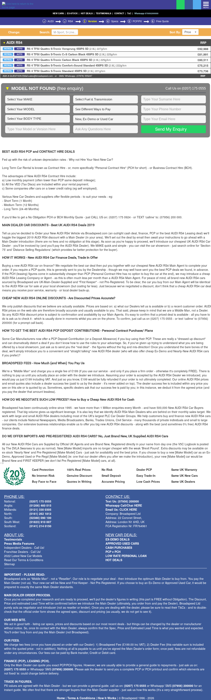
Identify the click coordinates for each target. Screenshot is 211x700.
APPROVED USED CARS (122, 543)
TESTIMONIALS (104, 13)
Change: (14, 32)
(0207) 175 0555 (194, 88)
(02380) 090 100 (40, 518)
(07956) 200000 (62, 669)
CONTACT (120, 13)
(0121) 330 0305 (40, 509)
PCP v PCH (113, 552)
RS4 (71, 21)
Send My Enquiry (171, 129)
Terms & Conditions (81, 698)
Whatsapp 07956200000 (146, 13)
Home (61, 698)
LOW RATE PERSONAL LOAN (126, 556)
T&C (130, 13)
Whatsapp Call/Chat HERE (124, 505)
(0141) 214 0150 (40, 526)
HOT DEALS (87, 13)
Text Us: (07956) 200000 (122, 501)
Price (187, 32)
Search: (45, 32)
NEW (59, 13)
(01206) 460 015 (40, 505)
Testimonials (13, 539)
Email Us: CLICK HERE (121, 509)
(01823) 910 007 (40, 522)
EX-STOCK (73, 13)
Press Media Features (19, 543)
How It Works (107, 698)
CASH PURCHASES (119, 547)
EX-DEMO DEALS (117, 539)
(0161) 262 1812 (40, 514)
